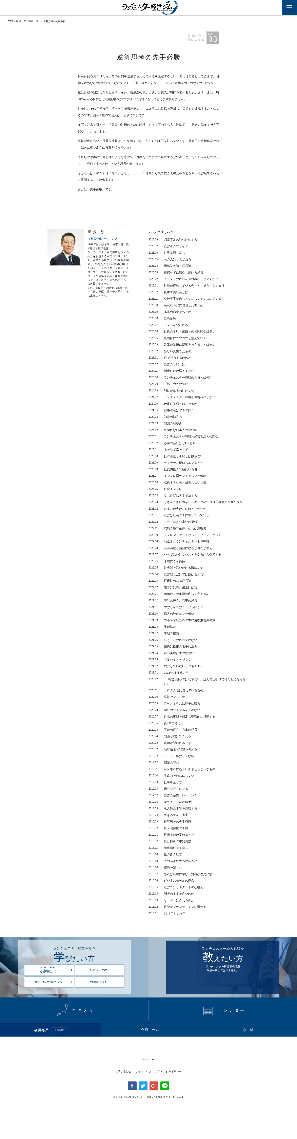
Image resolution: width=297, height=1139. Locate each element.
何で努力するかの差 (169, 357)
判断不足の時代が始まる (172, 239)
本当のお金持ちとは (169, 312)
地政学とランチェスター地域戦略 (178, 541)
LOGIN (59, 1030)
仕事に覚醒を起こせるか (172, 403)
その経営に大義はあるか (172, 861)
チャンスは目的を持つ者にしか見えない (183, 279)
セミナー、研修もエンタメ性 (175, 462)
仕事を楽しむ (165, 782)
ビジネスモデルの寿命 (171, 880)
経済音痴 (162, 318)
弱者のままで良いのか (171, 893)
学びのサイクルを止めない (174, 710)
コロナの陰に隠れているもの (175, 690)
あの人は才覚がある (169, 259)
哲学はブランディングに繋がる (177, 906)
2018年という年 (166, 913)
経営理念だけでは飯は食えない (177, 574)
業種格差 (162, 626)
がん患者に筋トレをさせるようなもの (181, 769)
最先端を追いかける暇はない (175, 567)
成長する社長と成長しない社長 (177, 482)
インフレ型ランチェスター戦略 (177, 475)
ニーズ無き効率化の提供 (172, 521)
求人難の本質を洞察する (172, 808)
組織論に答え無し (168, 848)
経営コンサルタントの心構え (175, 887)
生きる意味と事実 (168, 815)
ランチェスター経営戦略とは (48, 970)
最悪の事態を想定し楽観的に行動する (181, 716)
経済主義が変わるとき (171, 834)
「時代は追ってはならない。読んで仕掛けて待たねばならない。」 (197, 682)
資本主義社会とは (168, 292)
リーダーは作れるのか (171, 900)
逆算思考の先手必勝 (169, 821)
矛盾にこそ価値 (166, 561)
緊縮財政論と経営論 (169, 265)
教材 (250, 1030)
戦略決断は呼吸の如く (171, 410)
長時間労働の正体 (168, 828)
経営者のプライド (168, 246)
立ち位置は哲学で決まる (172, 495)
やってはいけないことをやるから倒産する (184, 554)
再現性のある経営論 (169, 580)
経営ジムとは (98, 969)
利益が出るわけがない (171, 390)
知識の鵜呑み (165, 416)
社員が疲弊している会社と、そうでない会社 (186, 285)
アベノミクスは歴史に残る (174, 703)
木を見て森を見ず (168, 449)
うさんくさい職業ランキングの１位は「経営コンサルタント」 (198, 502)
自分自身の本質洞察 (169, 841)
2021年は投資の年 (168, 672)
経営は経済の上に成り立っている (178, 515)
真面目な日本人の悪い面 (172, 430)
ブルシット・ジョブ (169, 659)
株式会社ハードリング (104, 238)
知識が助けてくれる (169, 736)
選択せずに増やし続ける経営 (175, 272)
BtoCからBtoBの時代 (170, 801)
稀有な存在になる (168, 788)
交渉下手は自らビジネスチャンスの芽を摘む (186, 298)
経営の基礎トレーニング (172, 795)
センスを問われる (168, 325)
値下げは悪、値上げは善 (172, 587)
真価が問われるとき (169, 743)
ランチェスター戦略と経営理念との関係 (183, 436)
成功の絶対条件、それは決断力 (177, 528)
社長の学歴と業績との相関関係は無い (181, 331)
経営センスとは (166, 697)
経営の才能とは (166, 364)
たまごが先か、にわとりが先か (177, 508)
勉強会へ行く (98, 982)
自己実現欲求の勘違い (171, 653)
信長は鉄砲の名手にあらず (174, 646)
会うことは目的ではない (172, 640)
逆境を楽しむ (165, 867)
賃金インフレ (165, 489)
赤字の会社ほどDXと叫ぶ (173, 443)
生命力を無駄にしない (171, 775)
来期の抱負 (163, 633)
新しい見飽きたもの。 (171, 351)
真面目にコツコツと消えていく (177, 338)
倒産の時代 (163, 762)
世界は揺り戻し (166, 252)
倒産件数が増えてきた (171, 370)
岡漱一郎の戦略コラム (48, 982)
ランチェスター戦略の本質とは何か (180, 377)
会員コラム (150, 1030)
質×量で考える (166, 723)
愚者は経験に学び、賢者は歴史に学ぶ (181, 874)
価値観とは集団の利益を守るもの (178, 594)
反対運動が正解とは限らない (175, 456)
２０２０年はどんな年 (171, 756)
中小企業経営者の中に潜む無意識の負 (181, 620)
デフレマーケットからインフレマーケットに (186, 535)
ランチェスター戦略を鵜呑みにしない (181, 397)
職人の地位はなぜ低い (171, 613)
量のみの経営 (165, 854)
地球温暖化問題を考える (172, 749)
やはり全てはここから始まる (175, 607)
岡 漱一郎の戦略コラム (28, 21)
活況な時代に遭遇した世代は (175, 305)
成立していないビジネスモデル (177, 666)
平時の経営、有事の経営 (172, 600)
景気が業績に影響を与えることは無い (181, 344)
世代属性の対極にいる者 (172, 469)
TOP (10, 21)
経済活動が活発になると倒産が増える (181, 548)
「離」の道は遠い (168, 384)
